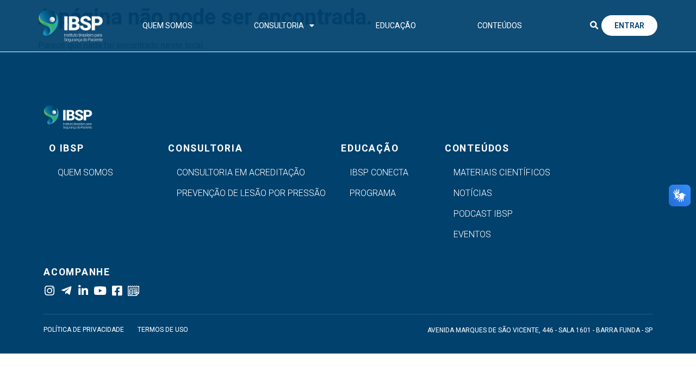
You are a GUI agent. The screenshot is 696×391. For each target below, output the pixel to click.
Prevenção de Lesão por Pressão (251, 193)
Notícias (472, 193)
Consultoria (279, 25)
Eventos (472, 234)
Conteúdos (499, 25)
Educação (396, 25)
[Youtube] (99, 291)
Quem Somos (167, 25)
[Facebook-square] (116, 291)
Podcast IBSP (483, 214)
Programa (373, 193)
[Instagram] (49, 291)
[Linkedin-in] (83, 291)
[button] (593, 25)
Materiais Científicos (501, 172)
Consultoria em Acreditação (241, 172)
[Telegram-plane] (66, 291)
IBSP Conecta (379, 172)
